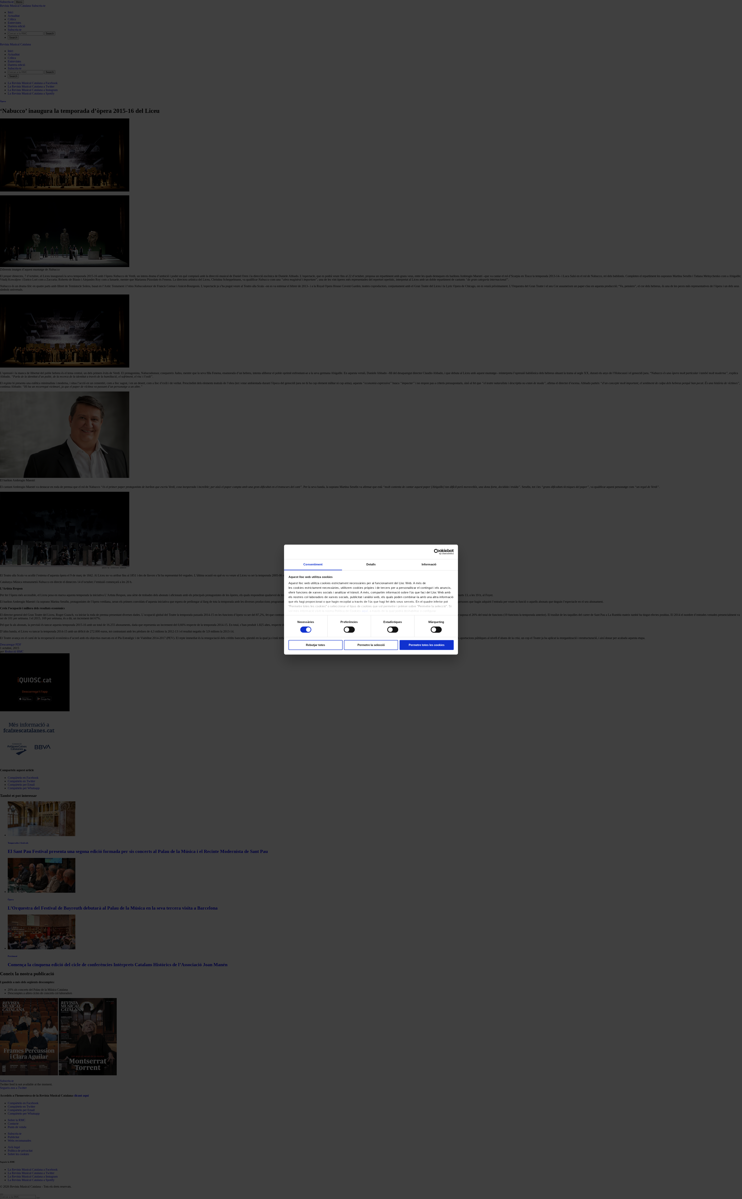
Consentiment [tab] (312, 564)
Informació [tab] (429, 564)
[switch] (349, 629)
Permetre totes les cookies (426, 645)
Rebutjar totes (315, 645)
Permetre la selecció (371, 645)
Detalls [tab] (371, 564)
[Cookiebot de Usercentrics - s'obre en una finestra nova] (437, 552)
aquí (365, 611)
